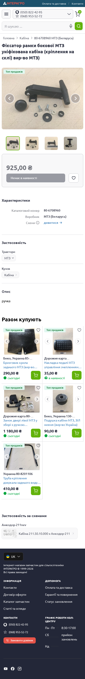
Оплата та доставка (54, 3)
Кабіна (24, 38)
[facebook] (12, 669)
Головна (8, 38)
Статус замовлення (58, 601)
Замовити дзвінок (21, 640)
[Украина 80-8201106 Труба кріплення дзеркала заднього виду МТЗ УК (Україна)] (22, 456)
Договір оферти (14, 594)
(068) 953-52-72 (18, 632)
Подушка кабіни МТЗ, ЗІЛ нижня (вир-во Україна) (62, 422)
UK (13, 556)
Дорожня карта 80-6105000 (17, 416)
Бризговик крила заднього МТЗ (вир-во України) (18, 365)
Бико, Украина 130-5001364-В (58, 416)
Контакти (77, 3)
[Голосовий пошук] (70, 26)
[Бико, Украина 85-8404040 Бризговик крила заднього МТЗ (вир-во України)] (22, 341)
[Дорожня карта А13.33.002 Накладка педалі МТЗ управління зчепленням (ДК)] (63, 341)
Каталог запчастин (16, 601)
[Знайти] (79, 26)
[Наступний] (75, 98)
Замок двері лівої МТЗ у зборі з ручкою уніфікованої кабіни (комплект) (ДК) (20, 422)
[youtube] (5, 669)
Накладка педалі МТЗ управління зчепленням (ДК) (61, 365)
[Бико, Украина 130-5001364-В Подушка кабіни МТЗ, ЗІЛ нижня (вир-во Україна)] (63, 399)
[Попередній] (9, 98)
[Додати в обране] (74, 178)
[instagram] (19, 669)
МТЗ (7, 258)
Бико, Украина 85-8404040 (16, 358)
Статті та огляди (14, 608)
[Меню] (6, 14)
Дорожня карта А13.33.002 (55, 358)
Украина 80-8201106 (18, 474)
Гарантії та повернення (61, 594)
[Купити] (36, 375)
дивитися (51, 222)
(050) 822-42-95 (18, 624)
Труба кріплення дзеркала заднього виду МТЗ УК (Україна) (20, 480)
